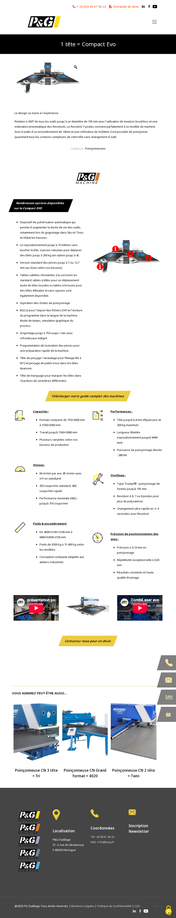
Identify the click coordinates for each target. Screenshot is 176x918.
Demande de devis (126, 7)
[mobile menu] (154, 21)
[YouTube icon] (155, 6)
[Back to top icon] (156, 905)
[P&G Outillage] (44, 21)
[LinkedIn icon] (143, 6)
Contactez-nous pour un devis (88, 641)
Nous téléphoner (168, 662)
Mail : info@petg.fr (102, 842)
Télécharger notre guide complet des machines (88, 396)
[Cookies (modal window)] (168, 910)
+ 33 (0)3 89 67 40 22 (91, 7)
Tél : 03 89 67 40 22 (102, 837)
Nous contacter (168, 679)
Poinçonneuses (95, 148)
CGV (137, 906)
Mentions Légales (83, 906)
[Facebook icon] (149, 6)
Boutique (168, 714)
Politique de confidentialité (114, 906)
